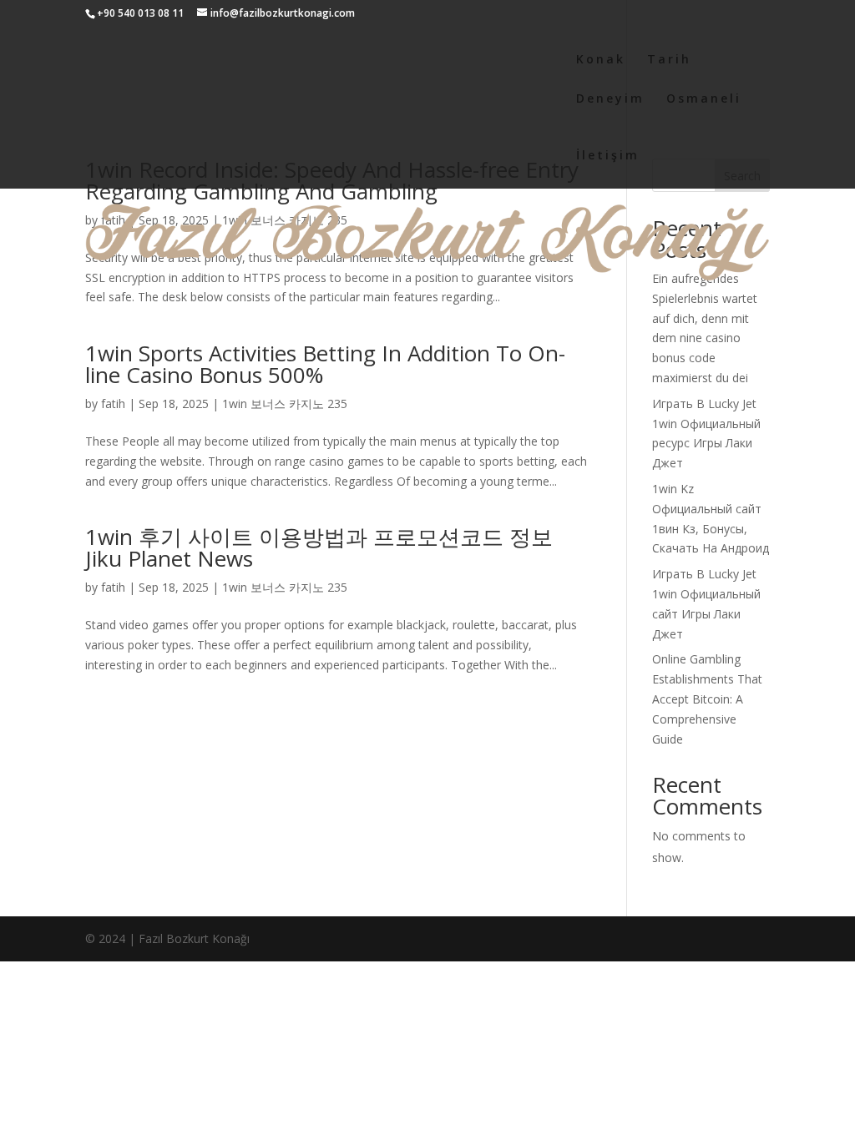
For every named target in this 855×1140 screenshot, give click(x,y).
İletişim (608, 156)
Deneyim (610, 99)
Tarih (669, 60)
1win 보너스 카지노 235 (284, 403)
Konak (600, 60)
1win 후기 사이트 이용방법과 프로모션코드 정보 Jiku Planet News (319, 547)
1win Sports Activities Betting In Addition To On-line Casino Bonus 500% (325, 364)
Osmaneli (703, 99)
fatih (113, 403)
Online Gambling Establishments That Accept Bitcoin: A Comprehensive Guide (707, 698)
